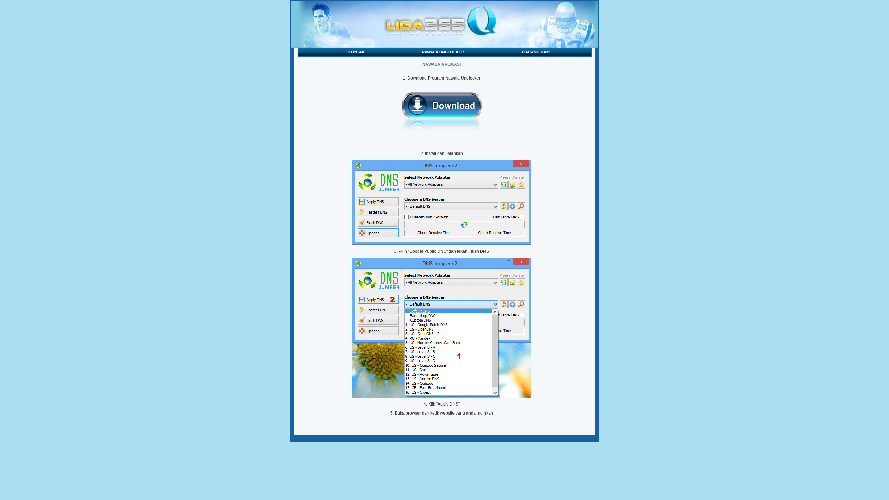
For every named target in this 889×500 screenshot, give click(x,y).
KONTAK (356, 52)
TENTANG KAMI (535, 52)
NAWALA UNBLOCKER (443, 52)
